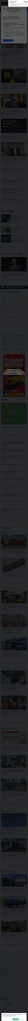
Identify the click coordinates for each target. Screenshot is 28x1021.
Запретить (22, 1019)
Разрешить (15, 1019)
